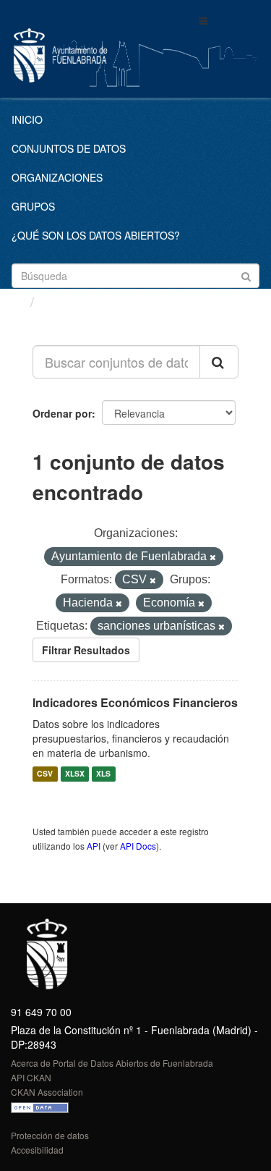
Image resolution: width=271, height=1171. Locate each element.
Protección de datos (50, 1135)
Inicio (27, 119)
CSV (45, 774)
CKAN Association (47, 1092)
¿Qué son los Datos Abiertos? (96, 235)
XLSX (75, 774)
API (93, 846)
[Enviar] (246, 275)
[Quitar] (213, 557)
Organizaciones (57, 177)
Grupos (33, 206)
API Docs (138, 846)
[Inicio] (17, 301)
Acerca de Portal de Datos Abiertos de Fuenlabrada (112, 1063)
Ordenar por (62, 413)
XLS (103, 774)
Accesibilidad (37, 1149)
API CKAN (31, 1077)
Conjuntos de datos (69, 148)
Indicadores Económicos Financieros (135, 702)
